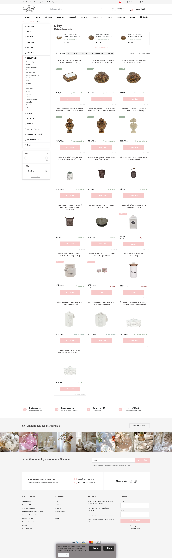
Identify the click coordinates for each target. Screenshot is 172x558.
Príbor (28, 91)
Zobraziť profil (138, 426)
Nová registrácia (135, 526)
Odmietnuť (95, 548)
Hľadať (102, 9)
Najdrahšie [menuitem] (84, 53)
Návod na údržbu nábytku (29, 515)
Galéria (57, 515)
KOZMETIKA (31, 119)
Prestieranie (29, 89)
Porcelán (28, 105)
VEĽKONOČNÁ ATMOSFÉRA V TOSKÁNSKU (100, 515)
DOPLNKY (30, 53)
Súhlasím (109, 548)
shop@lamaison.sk (86, 479)
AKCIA (29, 32)
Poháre (28, 86)
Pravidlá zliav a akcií (28, 522)
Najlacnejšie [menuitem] (72, 53)
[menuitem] (28, 17)
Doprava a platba (39, 2)
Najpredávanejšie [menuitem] (96, 53)
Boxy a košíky (30, 62)
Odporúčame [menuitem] (60, 53)
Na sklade (37, 171)
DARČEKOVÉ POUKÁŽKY (36, 134)
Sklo (27, 107)
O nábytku (58, 508)
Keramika (29, 102)
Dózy (28, 70)
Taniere (28, 97)
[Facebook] (131, 481)
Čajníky (28, 64)
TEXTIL (29, 113)
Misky (27, 81)
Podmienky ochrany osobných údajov (32, 512)
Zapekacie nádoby (31, 99)
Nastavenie (63, 555)
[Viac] (144, 17)
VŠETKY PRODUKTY (34, 140)
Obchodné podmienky (53, 2)
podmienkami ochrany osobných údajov (119, 465)
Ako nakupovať (26, 2)
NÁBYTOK (30, 42)
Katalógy (24, 525)
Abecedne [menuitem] (109, 53)
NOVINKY (30, 26)
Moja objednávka (27, 528)
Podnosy (28, 83)
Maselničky (29, 78)
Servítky (28, 94)
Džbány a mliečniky (31, 67)
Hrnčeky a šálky (30, 72)
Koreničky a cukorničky (32, 75)
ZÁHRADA (30, 37)
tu (85, 551)
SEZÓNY (30, 124)
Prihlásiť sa (142, 460)
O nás (56, 501)
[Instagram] (135, 481)
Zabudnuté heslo (135, 528)
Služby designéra (60, 512)
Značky (29, 145)
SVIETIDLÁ (31, 47)
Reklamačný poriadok (28, 518)
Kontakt (57, 518)
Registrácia (145, 2)
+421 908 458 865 (118, 8)
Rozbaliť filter (35, 177)
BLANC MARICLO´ (33, 129)
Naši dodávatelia (59, 505)
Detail (133, 244)
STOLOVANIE (32, 58)
